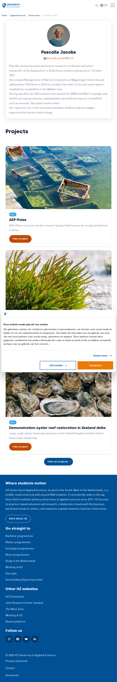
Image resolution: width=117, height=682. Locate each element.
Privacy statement (16, 661)
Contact (10, 668)
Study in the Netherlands (20, 561)
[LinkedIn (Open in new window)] (34, 639)
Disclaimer (12, 675)
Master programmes (18, 542)
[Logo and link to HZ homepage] (11, 5)
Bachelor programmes (19, 536)
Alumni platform (15, 621)
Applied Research (18, 16)
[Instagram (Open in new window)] (9, 639)
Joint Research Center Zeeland (24, 603)
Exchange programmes (19, 548)
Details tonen (100, 355)
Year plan (11, 573)
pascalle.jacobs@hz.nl (60, 58)
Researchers (34, 16)
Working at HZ (14, 567)
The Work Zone (14, 609)
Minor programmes (17, 554)
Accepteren (95, 365)
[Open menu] (112, 5)
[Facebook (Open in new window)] (17, 639)
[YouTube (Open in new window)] (26, 639)
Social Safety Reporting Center (24, 579)
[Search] (96, 5)
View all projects (58, 461)
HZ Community (14, 596)
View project (20, 238)
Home (4, 16)
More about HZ (18, 518)
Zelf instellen (56, 365)
